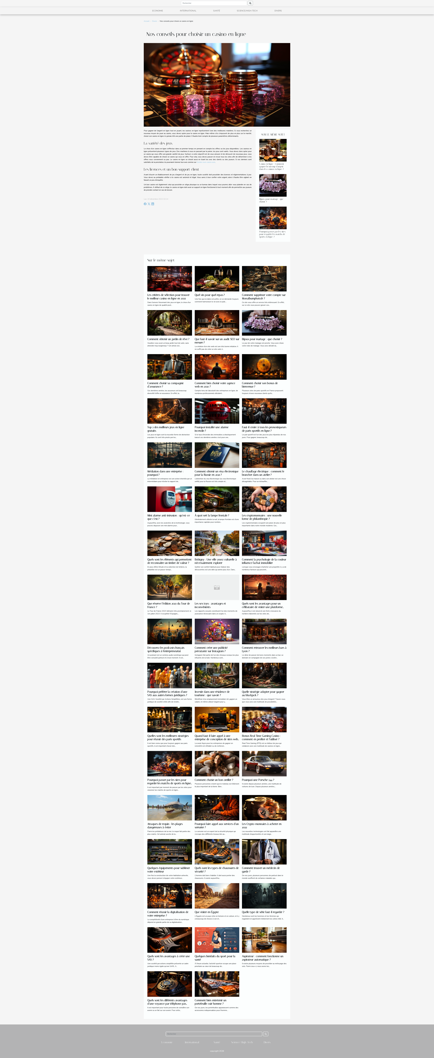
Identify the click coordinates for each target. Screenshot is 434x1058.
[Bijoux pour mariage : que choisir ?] (273, 185)
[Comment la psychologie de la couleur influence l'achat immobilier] (264, 543)
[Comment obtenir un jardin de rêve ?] (169, 322)
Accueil (146, 21)
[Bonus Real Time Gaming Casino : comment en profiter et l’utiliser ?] (264, 719)
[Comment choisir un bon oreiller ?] (217, 763)
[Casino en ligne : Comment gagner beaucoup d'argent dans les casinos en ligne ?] (273, 150)
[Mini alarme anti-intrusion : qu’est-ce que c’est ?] (169, 499)
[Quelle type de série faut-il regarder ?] (264, 896)
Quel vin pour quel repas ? (210, 295)
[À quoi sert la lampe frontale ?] (217, 499)
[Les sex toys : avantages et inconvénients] (217, 587)
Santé (216, 10)
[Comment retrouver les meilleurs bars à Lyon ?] (264, 631)
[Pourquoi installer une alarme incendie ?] (217, 411)
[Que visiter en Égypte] (217, 896)
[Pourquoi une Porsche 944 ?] (264, 763)
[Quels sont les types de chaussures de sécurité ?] (217, 851)
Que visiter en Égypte (207, 912)
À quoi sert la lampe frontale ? (212, 515)
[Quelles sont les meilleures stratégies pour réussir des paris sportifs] (169, 719)
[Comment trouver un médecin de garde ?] (264, 851)
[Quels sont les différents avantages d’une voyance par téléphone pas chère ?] (169, 984)
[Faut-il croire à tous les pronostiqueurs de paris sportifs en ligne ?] (264, 411)
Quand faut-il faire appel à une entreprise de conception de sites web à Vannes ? (216, 739)
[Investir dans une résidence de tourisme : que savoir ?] (217, 675)
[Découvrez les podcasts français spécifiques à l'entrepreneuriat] (169, 631)
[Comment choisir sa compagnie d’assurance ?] (169, 367)
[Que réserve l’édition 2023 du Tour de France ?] (169, 587)
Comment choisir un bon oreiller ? (214, 779)
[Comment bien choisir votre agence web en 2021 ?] (217, 367)
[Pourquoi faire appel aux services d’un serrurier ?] (217, 807)
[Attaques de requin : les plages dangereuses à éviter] (169, 807)
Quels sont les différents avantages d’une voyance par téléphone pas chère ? (167, 1004)
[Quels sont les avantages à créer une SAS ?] (169, 940)
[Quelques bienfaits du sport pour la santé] (217, 940)
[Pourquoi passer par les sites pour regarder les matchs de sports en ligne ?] (273, 218)
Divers (278, 10)
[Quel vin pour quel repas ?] (217, 278)
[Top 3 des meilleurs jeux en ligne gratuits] (169, 411)
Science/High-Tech (247, 10)
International (188, 10)
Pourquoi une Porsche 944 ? (258, 779)
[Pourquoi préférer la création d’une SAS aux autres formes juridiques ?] (169, 675)
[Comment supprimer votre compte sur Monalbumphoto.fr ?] (264, 278)
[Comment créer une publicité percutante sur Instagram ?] (217, 631)
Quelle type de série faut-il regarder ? (263, 912)
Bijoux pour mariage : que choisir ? (262, 339)
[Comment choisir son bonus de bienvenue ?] (264, 367)
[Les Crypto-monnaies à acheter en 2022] (264, 807)
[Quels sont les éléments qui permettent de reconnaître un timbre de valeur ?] (169, 543)
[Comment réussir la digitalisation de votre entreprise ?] (169, 896)
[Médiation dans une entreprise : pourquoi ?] (169, 455)
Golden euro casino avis (206, 162)
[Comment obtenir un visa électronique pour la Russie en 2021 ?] (217, 455)
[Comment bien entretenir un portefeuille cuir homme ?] (217, 984)
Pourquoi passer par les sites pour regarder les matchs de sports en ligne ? (272, 234)
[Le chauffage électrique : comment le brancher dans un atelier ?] (264, 455)
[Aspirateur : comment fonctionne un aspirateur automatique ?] (264, 940)
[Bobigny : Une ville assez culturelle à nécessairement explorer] (217, 543)
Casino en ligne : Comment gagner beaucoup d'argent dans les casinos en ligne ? (271, 166)
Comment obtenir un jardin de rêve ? (168, 339)
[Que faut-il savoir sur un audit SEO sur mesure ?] (217, 322)
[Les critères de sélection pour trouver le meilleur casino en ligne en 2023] (169, 278)
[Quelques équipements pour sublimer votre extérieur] (169, 851)
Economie (157, 10)
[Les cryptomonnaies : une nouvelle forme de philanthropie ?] (264, 499)
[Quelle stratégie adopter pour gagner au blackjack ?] (264, 675)
